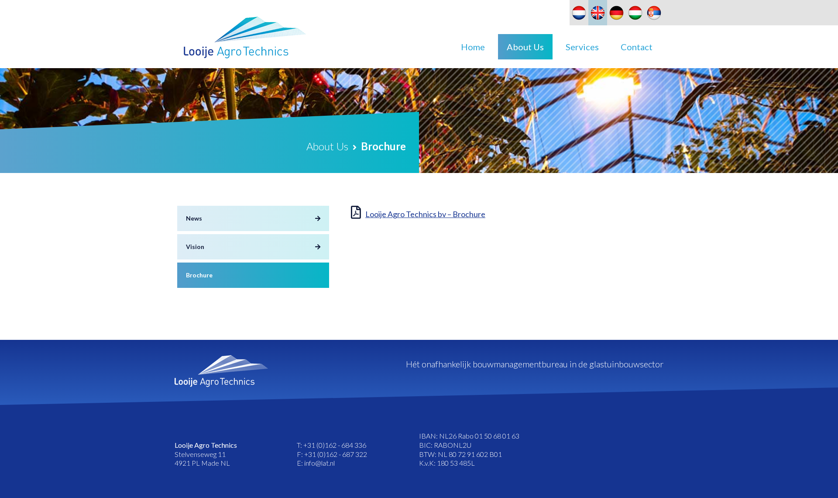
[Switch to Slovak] (654, 12)
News (194, 218)
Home (473, 47)
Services (582, 47)
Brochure (199, 275)
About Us (525, 47)
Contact (637, 47)
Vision (195, 246)
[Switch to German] (616, 12)
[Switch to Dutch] (579, 12)
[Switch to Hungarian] (635, 12)
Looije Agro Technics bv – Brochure (425, 214)
